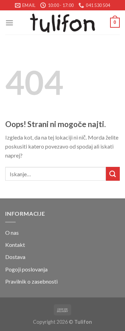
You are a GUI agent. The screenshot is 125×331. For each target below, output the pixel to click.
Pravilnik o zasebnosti (31, 281)
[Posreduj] (113, 173)
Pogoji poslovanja (26, 269)
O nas (12, 232)
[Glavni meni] (9, 22)
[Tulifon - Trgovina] (62, 22)
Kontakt (15, 244)
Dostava (15, 256)
